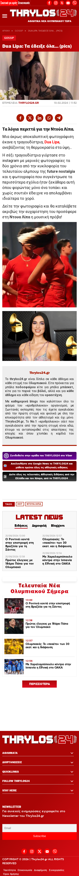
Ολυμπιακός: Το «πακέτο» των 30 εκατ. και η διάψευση (57, 543)
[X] (61, 2)
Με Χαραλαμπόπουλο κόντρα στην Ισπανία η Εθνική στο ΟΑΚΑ (57, 560)
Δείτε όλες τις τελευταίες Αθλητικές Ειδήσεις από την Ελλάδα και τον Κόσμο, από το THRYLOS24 (41, 476)
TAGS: (8, 504)
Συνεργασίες (56, 870)
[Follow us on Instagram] (56, 2)
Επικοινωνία (24, 3)
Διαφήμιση (40, 870)
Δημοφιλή (39, 525)
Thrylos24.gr (28, 103)
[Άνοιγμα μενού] (4, 16)
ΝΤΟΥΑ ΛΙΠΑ (34, 504)
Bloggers (58, 525)
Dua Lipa (51, 142)
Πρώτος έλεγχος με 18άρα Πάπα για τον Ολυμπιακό (19, 563)
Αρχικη (6, 31)
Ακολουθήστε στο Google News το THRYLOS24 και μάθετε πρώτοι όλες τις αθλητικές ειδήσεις (42, 465)
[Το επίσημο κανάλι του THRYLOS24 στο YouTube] (68, 2)
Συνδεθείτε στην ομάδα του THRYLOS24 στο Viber (41, 455)
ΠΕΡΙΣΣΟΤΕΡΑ (39, 684)
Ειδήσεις (21, 525)
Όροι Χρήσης (11, 874)
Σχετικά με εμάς (9, 3)
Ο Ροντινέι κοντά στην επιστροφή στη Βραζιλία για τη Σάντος (19, 545)
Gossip (19, 31)
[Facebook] (49, 2)
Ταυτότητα (9, 870)
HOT (19, 504)
